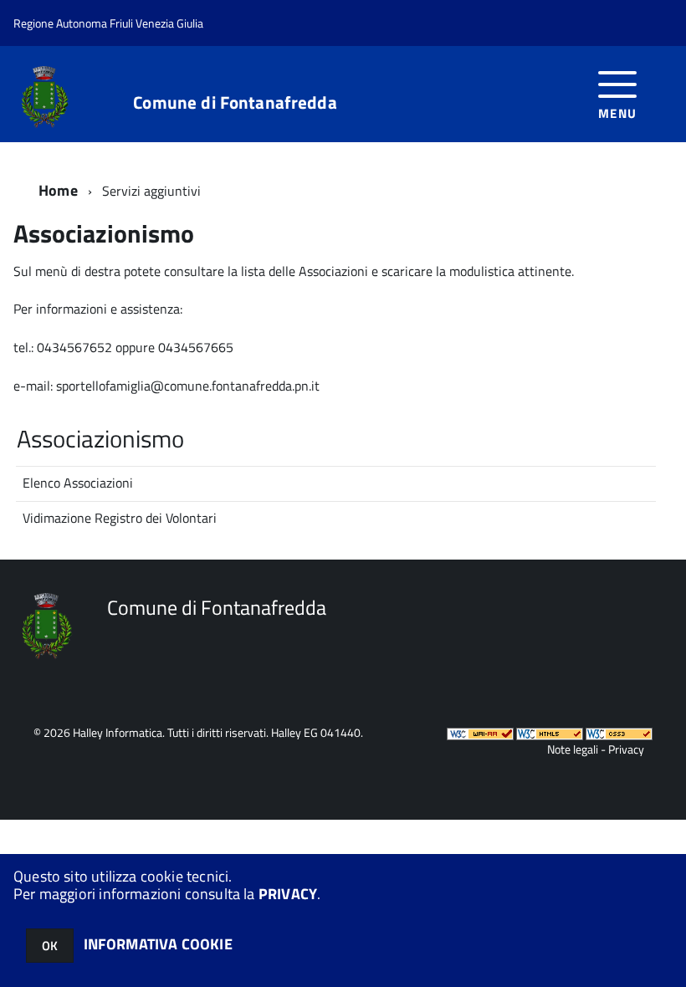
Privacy (626, 749)
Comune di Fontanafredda (234, 102)
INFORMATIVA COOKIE (158, 944)
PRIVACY (288, 893)
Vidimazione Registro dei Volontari (120, 518)
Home (58, 190)
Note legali (572, 749)
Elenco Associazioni (78, 483)
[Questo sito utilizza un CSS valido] (619, 732)
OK (50, 945)
